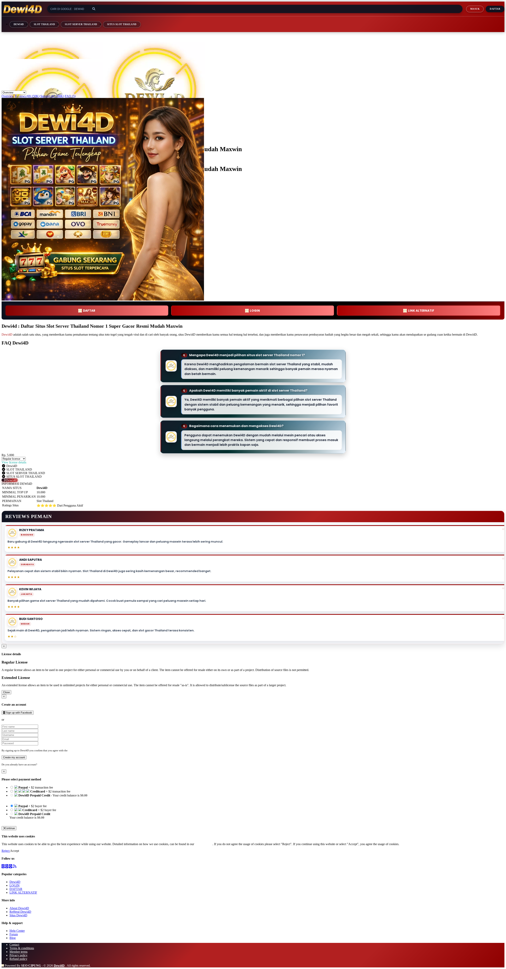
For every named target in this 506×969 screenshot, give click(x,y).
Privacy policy (18, 955)
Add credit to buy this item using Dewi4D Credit (39, 799)
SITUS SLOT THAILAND (122, 24)
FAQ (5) (70, 96)
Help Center (17, 930)
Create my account (14, 757)
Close (6, 692)
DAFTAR (89, 310)
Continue (10, 828)
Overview (8, 96)
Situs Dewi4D (18, 915)
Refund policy (18, 958)
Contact (14, 944)
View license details (14, 462)
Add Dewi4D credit (21, 821)
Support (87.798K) (52, 96)
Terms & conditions (21, 948)
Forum (13, 934)
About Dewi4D (19, 908)
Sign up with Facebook (18, 712)
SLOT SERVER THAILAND (81, 24)
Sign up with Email (17, 719)
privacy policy (203, 844)
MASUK (475, 9)
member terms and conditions (84, 750)
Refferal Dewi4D (20, 911)
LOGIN (14, 885)
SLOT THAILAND (44, 24)
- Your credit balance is (48, 797)
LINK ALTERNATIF (421, 310)
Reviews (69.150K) (27, 96)
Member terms (18, 951)
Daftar (495, 9)
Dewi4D (19, 24)
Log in (41, 764)
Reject (6, 850)
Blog (12, 938)
